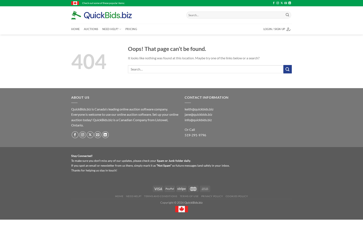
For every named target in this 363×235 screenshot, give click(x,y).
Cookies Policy (237, 196)
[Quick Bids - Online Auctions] (108, 15)
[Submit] (287, 15)
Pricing (131, 29)
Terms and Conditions (160, 196)
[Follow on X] (281, 3)
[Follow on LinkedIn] (289, 3)
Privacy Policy (212, 196)
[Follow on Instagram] (277, 3)
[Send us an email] (285, 3)
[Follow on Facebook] (273, 3)
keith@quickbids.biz (199, 109)
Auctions (91, 29)
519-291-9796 (195, 135)
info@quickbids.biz (198, 120)
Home (75, 29)
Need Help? (110, 29)
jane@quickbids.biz (198, 114)
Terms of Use (189, 196)
